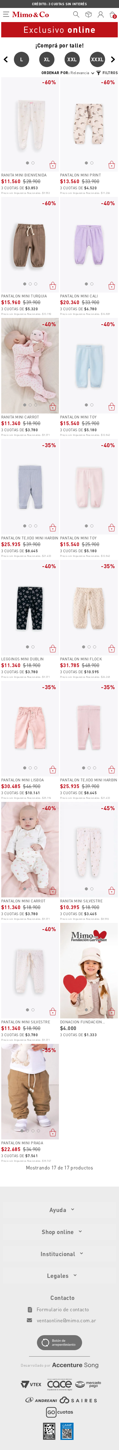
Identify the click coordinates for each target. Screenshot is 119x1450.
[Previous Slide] (6, 59)
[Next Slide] (113, 59)
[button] (27, 162)
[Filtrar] (107, 73)
